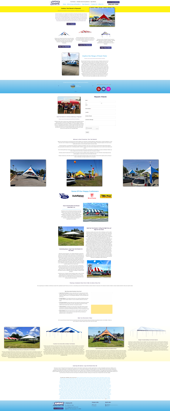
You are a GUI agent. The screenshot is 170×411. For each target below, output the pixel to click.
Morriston (98, 390)
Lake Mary (100, 388)
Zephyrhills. (108, 398)
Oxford (104, 392)
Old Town (105, 391)
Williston (108, 397)
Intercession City (67, 387)
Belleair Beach (93, 378)
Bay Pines (87, 378)
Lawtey (78, 389)
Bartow (84, 378)
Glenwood (107, 383)
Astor (67, 378)
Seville (82, 395)
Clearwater (78, 380)
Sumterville (66, 396)
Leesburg (84, 389)
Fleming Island (63, 383)
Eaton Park (79, 382)
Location (87, 112)
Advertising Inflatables (73, 4)
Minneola (90, 390)
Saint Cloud (91, 394)
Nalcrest (109, 390)
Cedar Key (108, 379)
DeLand (93, 381)
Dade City (71, 381)
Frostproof (83, 383)
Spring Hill (95, 395)
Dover (103, 381)
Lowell (110, 389)
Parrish (75, 393)
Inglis (63, 387)
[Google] (99, 89)
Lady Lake (66, 388)
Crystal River (61, 381)
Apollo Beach (102, 377)
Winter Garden (69, 398)
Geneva (95, 383)
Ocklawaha (92, 391)
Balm (78, 378)
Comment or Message (89, 119)
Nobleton (80, 391)
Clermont (88, 380)
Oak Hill (83, 391)
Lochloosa (93, 389)
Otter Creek (97, 392)
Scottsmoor (72, 395)
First (86, 103)
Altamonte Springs (83, 377)
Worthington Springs (90, 398)
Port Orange (107, 393)
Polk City (98, 393)
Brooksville (87, 379)
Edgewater (83, 382)
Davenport (75, 381)
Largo (76, 389)
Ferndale (104, 382)
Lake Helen (97, 388)
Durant (64, 382)
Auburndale (70, 378)
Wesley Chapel (100, 397)
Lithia (87, 389)
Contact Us (94, 4)
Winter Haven (75, 398)
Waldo (77, 397)
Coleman (91, 380)
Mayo (75, 390)
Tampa (88, 396)
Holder (70, 386)
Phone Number (88, 108)
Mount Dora (102, 390)
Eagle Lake (68, 382)
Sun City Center (74, 396)
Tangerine (91, 396)
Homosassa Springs (94, 386)
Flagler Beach (108, 382)
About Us (100, 4)
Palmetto (72, 393)
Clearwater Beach (84, 380)
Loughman (106, 389)
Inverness (75, 387)
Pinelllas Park (87, 393)
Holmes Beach (79, 386)
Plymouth (94, 393)
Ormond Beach (89, 392)
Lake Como (83, 388)
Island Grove (80, 387)
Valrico (74, 397)
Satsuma (68, 395)
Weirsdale (90, 397)
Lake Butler (75, 388)
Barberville (81, 378)
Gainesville (92, 383)
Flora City (71, 383)
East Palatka (75, 382)
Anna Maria (94, 377)
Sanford (61, 395)
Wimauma (61, 398)
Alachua (78, 377)
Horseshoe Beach (100, 386)
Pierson (83, 393)
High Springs (61, 386)
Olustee (61, 392)
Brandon (73, 379)
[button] (58, 85)
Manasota (65, 390)
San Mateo (105, 394)
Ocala (89, 391)
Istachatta (83, 387)
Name (86, 100)
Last (101, 103)
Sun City (69, 396)
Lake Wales (65, 389)
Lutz (59, 390)
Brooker (83, 379)
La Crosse (108, 387)
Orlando (85, 392)
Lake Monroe (105, 388)
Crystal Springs (66, 381)
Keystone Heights (96, 387)
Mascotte (72, 390)
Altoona (88, 377)
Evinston (97, 382)
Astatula (64, 378)
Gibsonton (103, 383)
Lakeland (69, 389)
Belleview (97, 378)
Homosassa (88, 386)
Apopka (105, 377)
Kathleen (91, 387)
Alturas (91, 377)
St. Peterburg (100, 395)
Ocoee (96, 391)
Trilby (69, 397)
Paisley (109, 392)
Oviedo (101, 392)
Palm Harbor (68, 393)
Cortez (95, 380)
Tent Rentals (85, 4)
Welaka (93, 397)
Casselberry (104, 379)
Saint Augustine (85, 394)
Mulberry (106, 390)
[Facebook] (103, 89)
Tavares (100, 396)
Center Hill (61, 380)
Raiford (67, 394)
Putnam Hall (63, 394)
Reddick (70, 394)
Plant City (91, 393)
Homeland (84, 386)
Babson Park (74, 378)
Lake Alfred (71, 388)
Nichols (77, 391)
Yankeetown (99, 398)
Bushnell (93, 379)
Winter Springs (84, 398)
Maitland (62, 390)
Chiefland (65, 380)
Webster (86, 397)
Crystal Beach (107, 380)
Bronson (80, 379)
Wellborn (96, 397)
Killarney (101, 387)
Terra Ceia (104, 396)
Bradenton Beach (69, 379)
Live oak (90, 389)
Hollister (75, 386)
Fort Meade (75, 383)
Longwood (102, 389)
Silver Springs (85, 395)
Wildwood (105, 397)
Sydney (82, 396)
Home (64, 4)
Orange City (67, 392)
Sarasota (65, 395)
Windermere (65, 398)
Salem (98, 394)
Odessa (98, 391)
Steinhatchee (107, 395)
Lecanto (81, 389)
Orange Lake (72, 392)
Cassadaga (100, 379)
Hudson (105, 386)
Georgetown (99, 383)
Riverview (73, 394)
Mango (69, 390)
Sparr (92, 395)
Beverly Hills (102, 378)
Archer (108, 377)
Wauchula (80, 397)
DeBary (90, 381)
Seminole (78, 395)
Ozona (106, 392)
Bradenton (64, 379)
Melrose (77, 390)
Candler (96, 379)
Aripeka (61, 378)
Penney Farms (79, 393)
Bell (90, 378)
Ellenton (92, 382)
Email (86, 104)
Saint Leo (94, 394)
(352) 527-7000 (113, 4)
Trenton (66, 397)
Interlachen (72, 387)
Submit (87, 132)
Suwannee (79, 396)
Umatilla (71, 397)
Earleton (71, 382)
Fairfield (100, 382)
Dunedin (109, 381)
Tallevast (85, 396)
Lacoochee (63, 388)
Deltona (96, 381)
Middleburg (85, 390)
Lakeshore (72, 389)
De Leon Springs (85, 381)
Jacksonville (88, 387)
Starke (103, 395)
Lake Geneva (87, 388)
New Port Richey (62, 391)
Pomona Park (102, 393)
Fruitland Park (87, 383)
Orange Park (76, 392)
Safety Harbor (80, 394)
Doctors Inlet (100, 381)
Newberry (73, 391)
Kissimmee (105, 387)
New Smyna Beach (68, 391)
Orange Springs (81, 392)
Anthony (98, 377)
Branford (77, 379)
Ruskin (76, 394)
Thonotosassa (62, 397)
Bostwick (105, 378)
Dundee (106, 381)
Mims (88, 390)
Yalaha (96, 398)
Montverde (94, 390)
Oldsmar (109, 391)
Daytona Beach (79, 381)
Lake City (78, 388)
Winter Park (80, 398)
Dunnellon (61, 382)
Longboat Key (98, 389)
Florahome (67, 383)
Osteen (94, 392)
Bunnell (90, 379)
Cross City (103, 380)
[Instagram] (108, 89)
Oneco (64, 392)
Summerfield (62, 396)
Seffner (75, 395)
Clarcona (74, 380)
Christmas (69, 380)
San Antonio (101, 394)
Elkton (89, 382)
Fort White (79, 383)
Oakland (86, 391)
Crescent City (99, 380)
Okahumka (102, 391)
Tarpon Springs (96, 396)
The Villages (108, 396)
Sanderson (109, 394)
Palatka (60, 393)
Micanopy (81, 390)
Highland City (66, 386)
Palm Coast (64, 393)
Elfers (87, 382)
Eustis (95, 382)
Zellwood (103, 398)
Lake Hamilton (92, 388)
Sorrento (89, 395)
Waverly (83, 397)
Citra (72, 380)
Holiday (72, 386)
